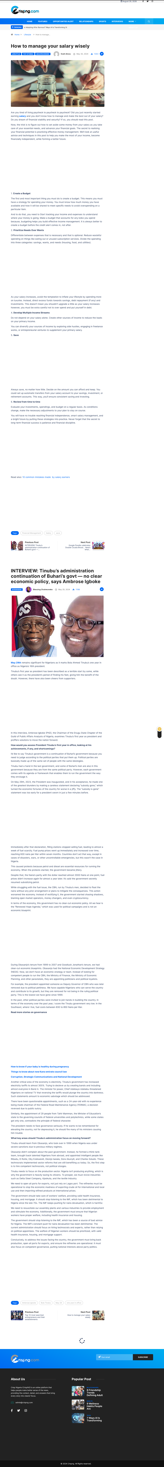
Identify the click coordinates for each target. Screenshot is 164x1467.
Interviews (117, 21)
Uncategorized (42, 54)
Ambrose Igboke (29, 1303)
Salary (48, 533)
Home (29, 21)
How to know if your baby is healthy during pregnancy (40, 1066)
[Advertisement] (106, 12)
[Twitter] (147, 1)
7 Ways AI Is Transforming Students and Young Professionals (48, 27)
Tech (89, 1415)
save (58, 533)
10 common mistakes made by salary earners (46, 477)
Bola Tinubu (46, 1303)
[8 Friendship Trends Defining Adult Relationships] (78, 1391)
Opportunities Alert (63, 21)
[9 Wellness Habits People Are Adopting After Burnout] (78, 1405)
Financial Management (31, 533)
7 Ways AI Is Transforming (94, 1419)
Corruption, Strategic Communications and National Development (46, 1077)
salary (22, 116)
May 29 (59, 1303)
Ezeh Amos (66, 54)
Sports (102, 21)
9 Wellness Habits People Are (94, 1406)
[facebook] (143, 1)
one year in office (74, 1303)
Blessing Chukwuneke (43, 589)
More (131, 21)
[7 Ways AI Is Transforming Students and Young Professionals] (78, 1418)
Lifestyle (27, 34)
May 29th (16, 662)
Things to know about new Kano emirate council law (39, 1071)
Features (42, 21)
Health (90, 1401)
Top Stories (28, 54)
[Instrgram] (152, 1)
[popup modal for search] (149, 21)
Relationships (86, 21)
